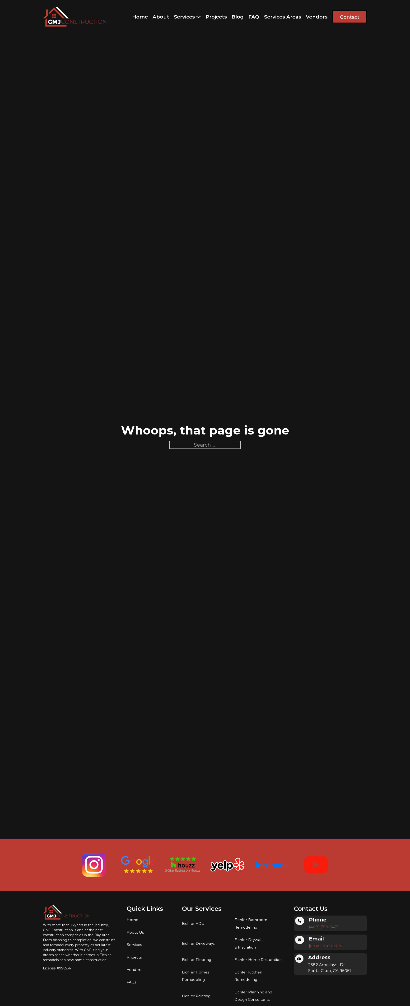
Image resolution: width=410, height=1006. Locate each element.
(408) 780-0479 (324, 927)
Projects (216, 17)
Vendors (316, 17)
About (161, 17)
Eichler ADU (193, 923)
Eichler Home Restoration (258, 959)
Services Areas (282, 17)
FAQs (131, 982)
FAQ (253, 17)
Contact (349, 17)
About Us (135, 932)
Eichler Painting (196, 996)
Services (184, 17)
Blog (238, 17)
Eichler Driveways (198, 943)
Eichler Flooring (196, 959)
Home (140, 17)
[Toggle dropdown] (198, 16)
